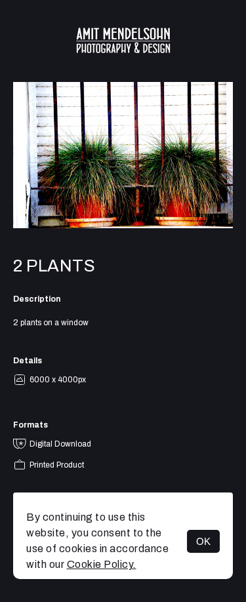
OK (203, 541)
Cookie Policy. (101, 564)
